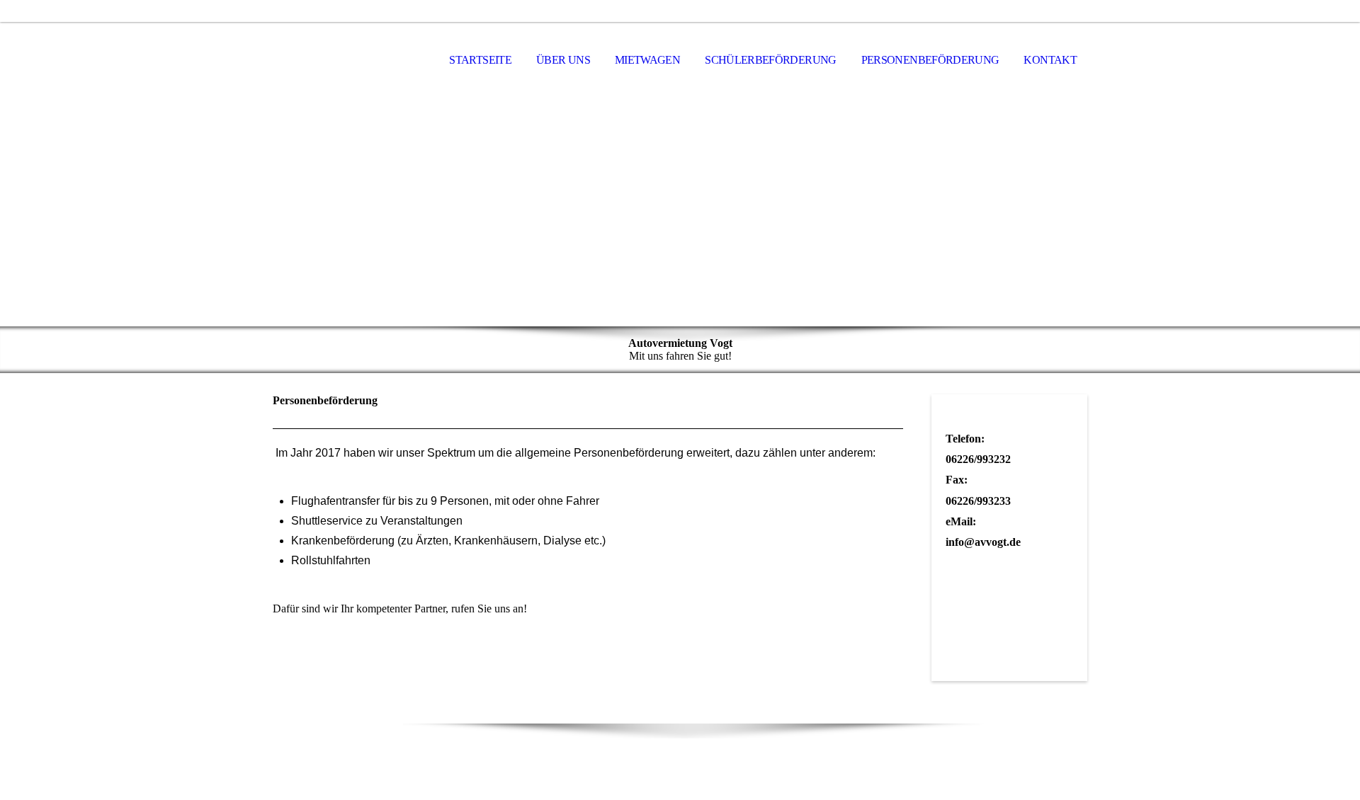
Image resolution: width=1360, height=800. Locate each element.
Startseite (480, 60)
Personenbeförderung (930, 60)
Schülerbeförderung (770, 60)
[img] (343, 61)
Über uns (563, 60)
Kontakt (1050, 60)
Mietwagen (647, 60)
